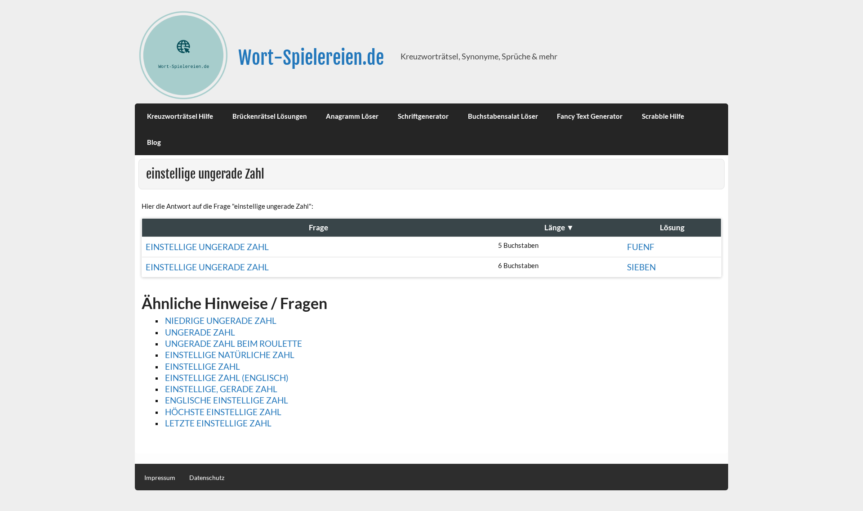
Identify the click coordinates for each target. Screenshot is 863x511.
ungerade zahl (200, 332)
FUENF (640, 247)
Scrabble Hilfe (663, 116)
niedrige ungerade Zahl (220, 320)
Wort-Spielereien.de (311, 57)
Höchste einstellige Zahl (223, 412)
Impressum (159, 478)
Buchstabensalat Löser (503, 116)
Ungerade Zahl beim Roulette (233, 343)
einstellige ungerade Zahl (207, 247)
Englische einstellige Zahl (226, 400)
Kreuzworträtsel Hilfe (180, 116)
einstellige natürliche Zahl (229, 355)
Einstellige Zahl (202, 366)
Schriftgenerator (423, 116)
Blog (154, 142)
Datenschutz (206, 478)
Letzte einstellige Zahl (218, 423)
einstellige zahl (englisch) (227, 377)
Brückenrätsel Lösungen (269, 116)
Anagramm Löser (352, 116)
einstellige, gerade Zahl (221, 389)
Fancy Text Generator (590, 116)
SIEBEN (641, 267)
